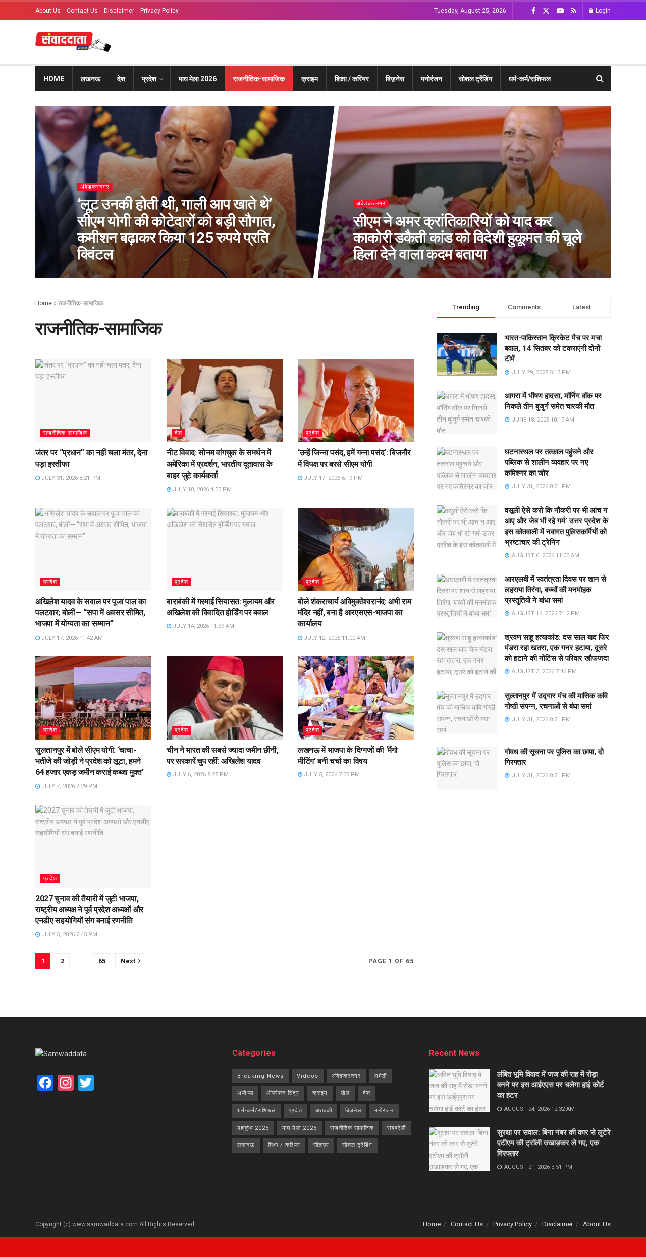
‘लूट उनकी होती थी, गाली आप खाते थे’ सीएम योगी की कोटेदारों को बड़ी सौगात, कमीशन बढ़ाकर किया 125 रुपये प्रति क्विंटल (176, 229)
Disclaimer (119, 10)
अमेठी (380, 1076)
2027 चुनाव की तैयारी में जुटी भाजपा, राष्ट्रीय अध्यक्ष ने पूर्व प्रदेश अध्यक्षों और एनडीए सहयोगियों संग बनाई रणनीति (89, 910)
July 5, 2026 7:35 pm (331, 774)
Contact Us (82, 10)
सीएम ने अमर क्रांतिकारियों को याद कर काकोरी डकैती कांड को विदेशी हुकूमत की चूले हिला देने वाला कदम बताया (467, 237)
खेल (345, 1093)
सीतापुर (321, 1145)
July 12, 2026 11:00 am (333, 638)
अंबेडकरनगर (94, 187)
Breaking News (260, 1076)
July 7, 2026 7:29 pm (68, 786)
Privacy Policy (159, 10)
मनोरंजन (431, 79)
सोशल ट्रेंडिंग (475, 79)
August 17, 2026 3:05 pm (116, 274)
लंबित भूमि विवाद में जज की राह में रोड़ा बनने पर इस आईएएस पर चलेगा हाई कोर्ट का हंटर (550, 1085)
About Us (48, 10)
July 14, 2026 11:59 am (202, 626)
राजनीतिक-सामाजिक (259, 79)
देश (121, 79)
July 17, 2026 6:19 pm (332, 478)
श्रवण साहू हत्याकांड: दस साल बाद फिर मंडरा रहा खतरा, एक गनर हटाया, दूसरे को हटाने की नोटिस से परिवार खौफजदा (557, 648)
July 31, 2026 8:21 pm (70, 478)
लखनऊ (90, 79)
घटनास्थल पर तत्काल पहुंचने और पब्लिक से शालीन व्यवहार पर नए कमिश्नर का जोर (549, 462)
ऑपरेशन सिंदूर (282, 1093)
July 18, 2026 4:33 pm (201, 489)
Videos (307, 1076)
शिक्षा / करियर (352, 79)
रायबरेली (396, 1128)
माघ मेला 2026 (198, 79)
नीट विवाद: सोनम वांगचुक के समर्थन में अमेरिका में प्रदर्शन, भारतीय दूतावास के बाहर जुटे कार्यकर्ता (220, 464)
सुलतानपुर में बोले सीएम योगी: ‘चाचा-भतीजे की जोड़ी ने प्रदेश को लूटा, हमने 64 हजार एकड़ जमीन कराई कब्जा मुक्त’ (89, 761)
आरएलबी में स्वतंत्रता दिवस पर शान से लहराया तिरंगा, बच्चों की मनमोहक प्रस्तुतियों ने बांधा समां (555, 589)
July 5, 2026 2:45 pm (68, 934)
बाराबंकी (323, 1110)
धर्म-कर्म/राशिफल (530, 79)
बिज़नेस (395, 79)
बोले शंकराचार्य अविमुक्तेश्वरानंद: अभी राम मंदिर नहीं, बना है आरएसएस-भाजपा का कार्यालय (354, 613)
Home (53, 79)
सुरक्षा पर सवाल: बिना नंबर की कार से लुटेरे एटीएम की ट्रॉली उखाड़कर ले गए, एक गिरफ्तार (554, 1143)
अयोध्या (245, 1093)
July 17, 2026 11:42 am (71, 638)
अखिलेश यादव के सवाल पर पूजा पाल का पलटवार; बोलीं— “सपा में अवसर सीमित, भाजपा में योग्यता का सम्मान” (90, 613)
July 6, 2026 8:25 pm (200, 774)
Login (602, 10)
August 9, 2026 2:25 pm (391, 274)
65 (101, 961)
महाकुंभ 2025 (253, 1128)
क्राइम (309, 79)
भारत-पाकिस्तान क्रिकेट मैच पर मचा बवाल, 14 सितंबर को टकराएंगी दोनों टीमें (553, 348)
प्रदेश (149, 79)
